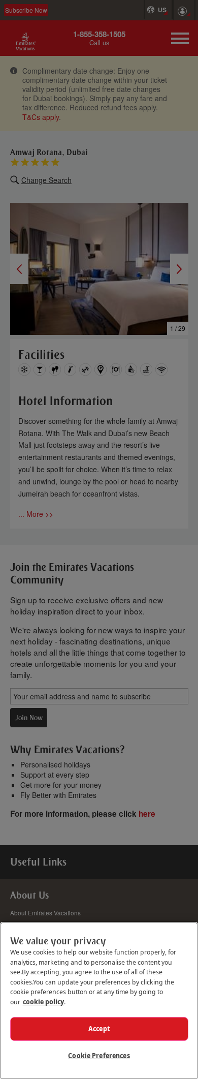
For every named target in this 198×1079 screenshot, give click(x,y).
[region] (99, 1000)
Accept (99, 1028)
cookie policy (43, 1001)
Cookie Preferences (98, 1055)
